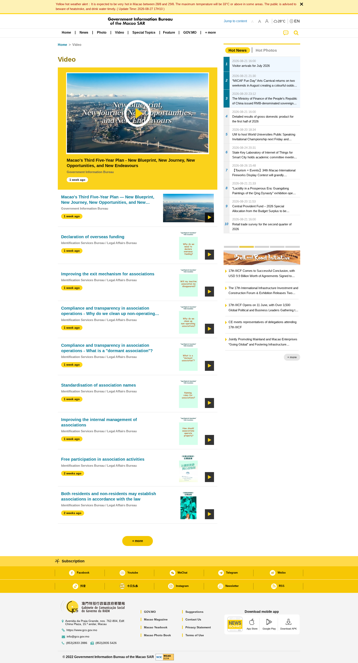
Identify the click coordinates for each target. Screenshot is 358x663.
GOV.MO (150, 611)
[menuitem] (83, 33)
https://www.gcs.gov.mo (82, 630)
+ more (292, 357)
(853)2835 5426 (106, 643)
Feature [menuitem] (169, 32)
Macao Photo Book (157, 635)
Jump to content (235, 21)
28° (282, 21)
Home (62, 44)
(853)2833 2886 (76, 643)
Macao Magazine (156, 619)
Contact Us (193, 619)
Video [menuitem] (119, 32)
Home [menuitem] (66, 32)
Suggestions (194, 611)
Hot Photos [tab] (266, 50)
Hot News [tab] (238, 50)
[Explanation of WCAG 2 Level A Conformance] (165, 657)
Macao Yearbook (155, 627)
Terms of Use (194, 635)
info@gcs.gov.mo (78, 636)
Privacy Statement (198, 627)
